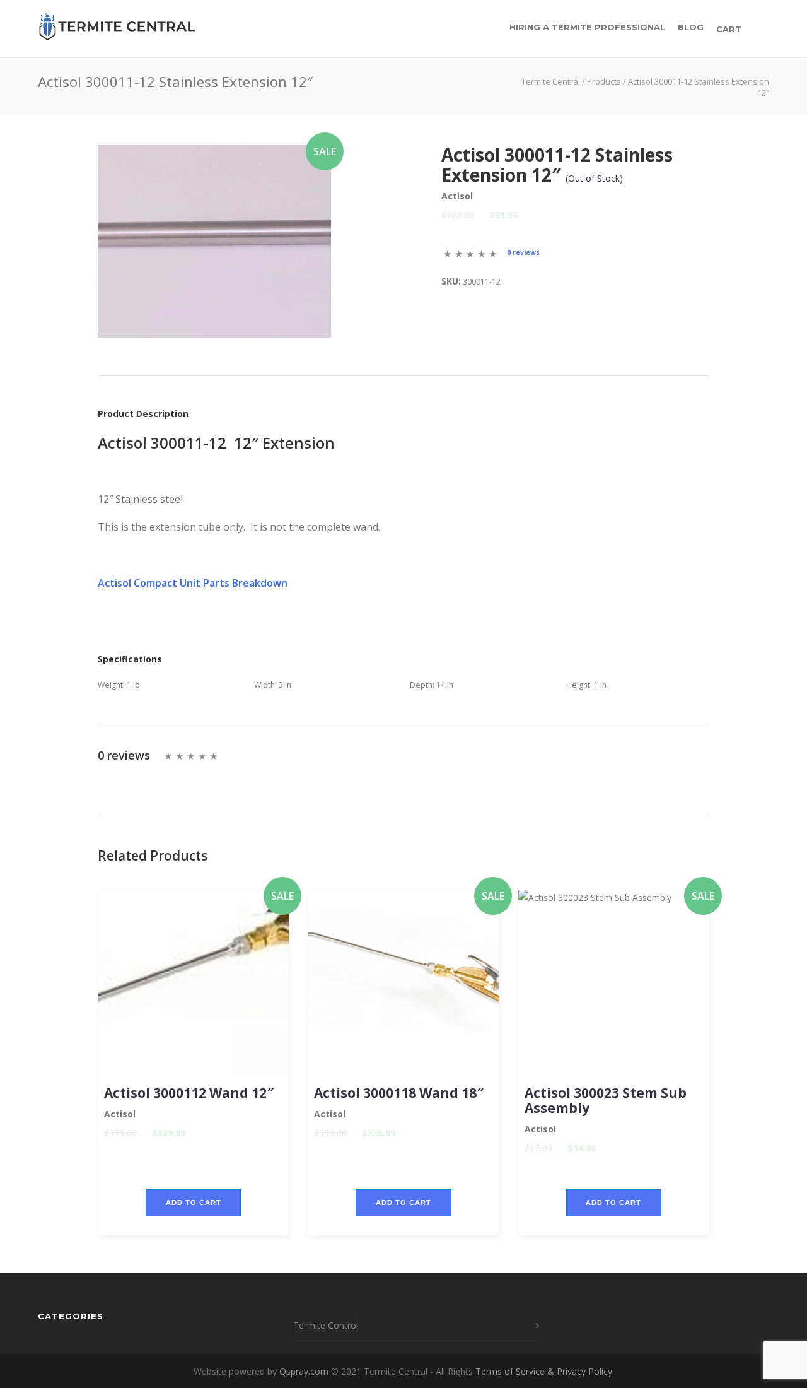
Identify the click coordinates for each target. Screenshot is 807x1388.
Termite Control (325, 1325)
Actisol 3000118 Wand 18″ (399, 1093)
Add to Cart (193, 1202)
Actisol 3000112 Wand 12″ (189, 1093)
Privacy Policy (584, 1371)
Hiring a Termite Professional (587, 27)
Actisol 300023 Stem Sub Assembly (606, 1100)
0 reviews (523, 252)
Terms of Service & (516, 1371)
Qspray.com (303, 1371)
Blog (691, 27)
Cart (730, 29)
